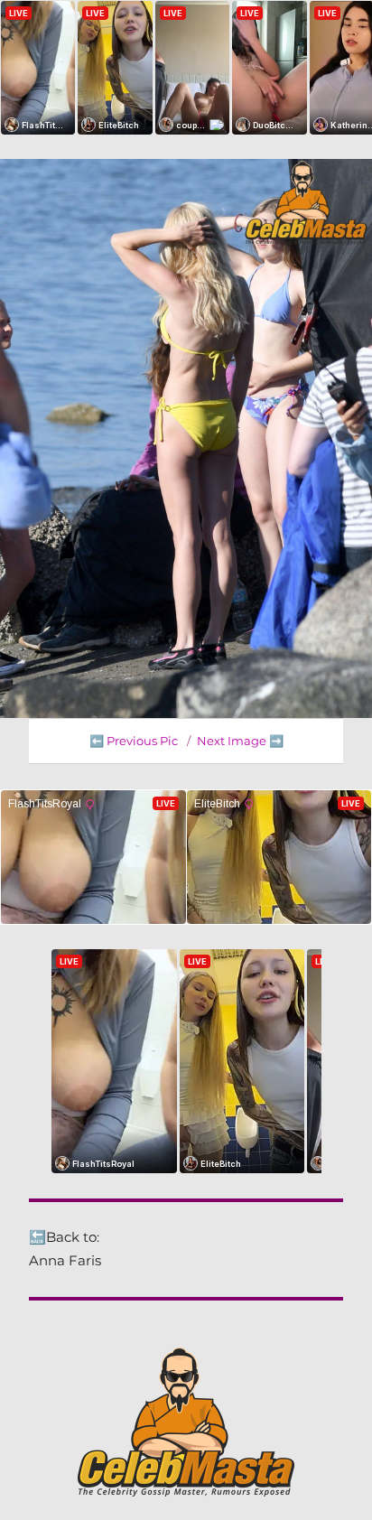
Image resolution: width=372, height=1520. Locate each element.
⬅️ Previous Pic (133, 740)
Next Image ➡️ (240, 740)
